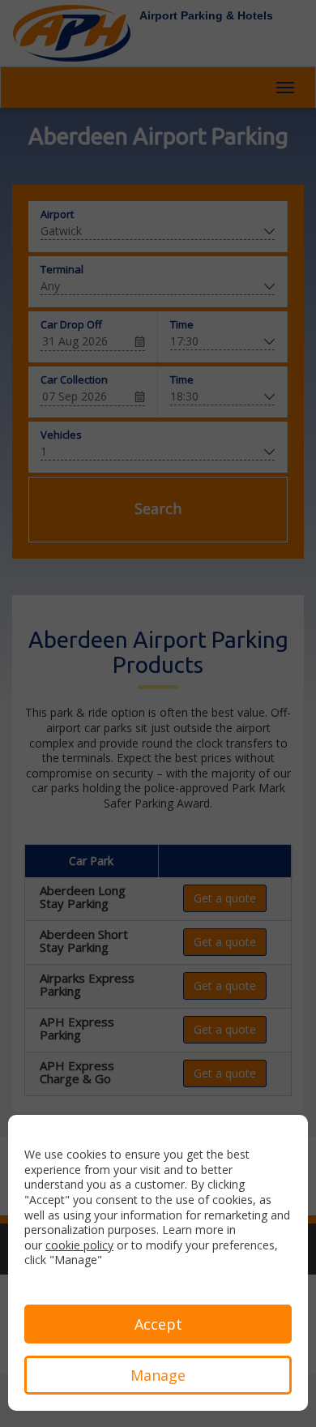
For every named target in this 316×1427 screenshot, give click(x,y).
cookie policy (79, 1245)
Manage (158, 1375)
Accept (158, 1324)
